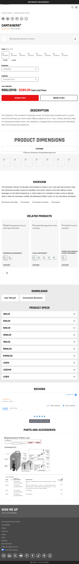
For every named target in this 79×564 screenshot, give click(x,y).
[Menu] (76, 7)
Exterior (39, 149)
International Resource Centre (11, 522)
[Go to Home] (6, 7)
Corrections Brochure (32, 297)
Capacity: (5, 76)
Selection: (5, 65)
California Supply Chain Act (10, 547)
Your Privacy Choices (11, 550)
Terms (3, 538)
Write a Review (15, 29)
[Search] (72, 7)
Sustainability (6, 525)
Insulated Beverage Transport (22, 13)
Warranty (4, 541)
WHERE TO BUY (59, 98)
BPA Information (7, 544)
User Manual (10, 297)
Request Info (20, 98)
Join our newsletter (9, 513)
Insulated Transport (7, 13)
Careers (4, 528)
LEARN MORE (6, 265)
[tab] (53, 405)
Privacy (4, 535)
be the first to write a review (40, 421)
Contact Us (5, 531)
